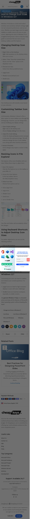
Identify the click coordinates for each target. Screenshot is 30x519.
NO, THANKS (22, 266)
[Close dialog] (29, 248)
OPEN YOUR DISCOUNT (22, 264)
